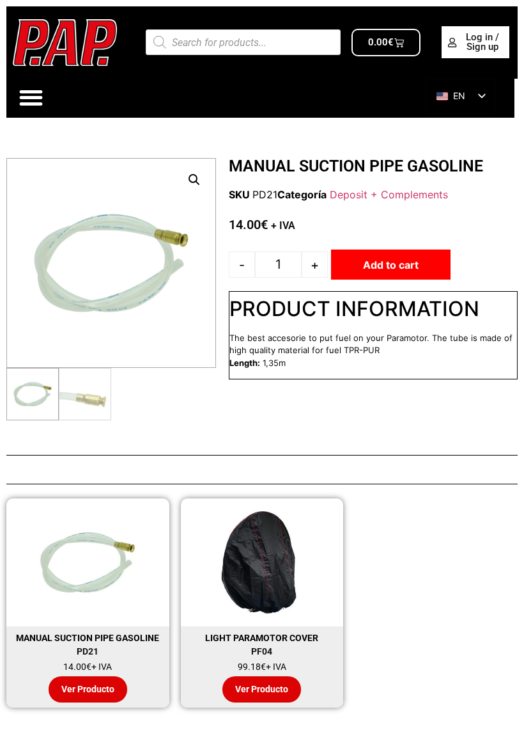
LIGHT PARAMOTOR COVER (261, 638)
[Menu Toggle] (31, 97)
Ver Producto (87, 689)
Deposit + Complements (389, 194)
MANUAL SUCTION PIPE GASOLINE (87, 638)
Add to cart (391, 264)
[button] (194, 179)
